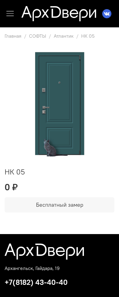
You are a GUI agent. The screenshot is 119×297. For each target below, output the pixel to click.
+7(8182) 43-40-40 (36, 282)
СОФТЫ (37, 36)
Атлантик (64, 36)
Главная (13, 36)
